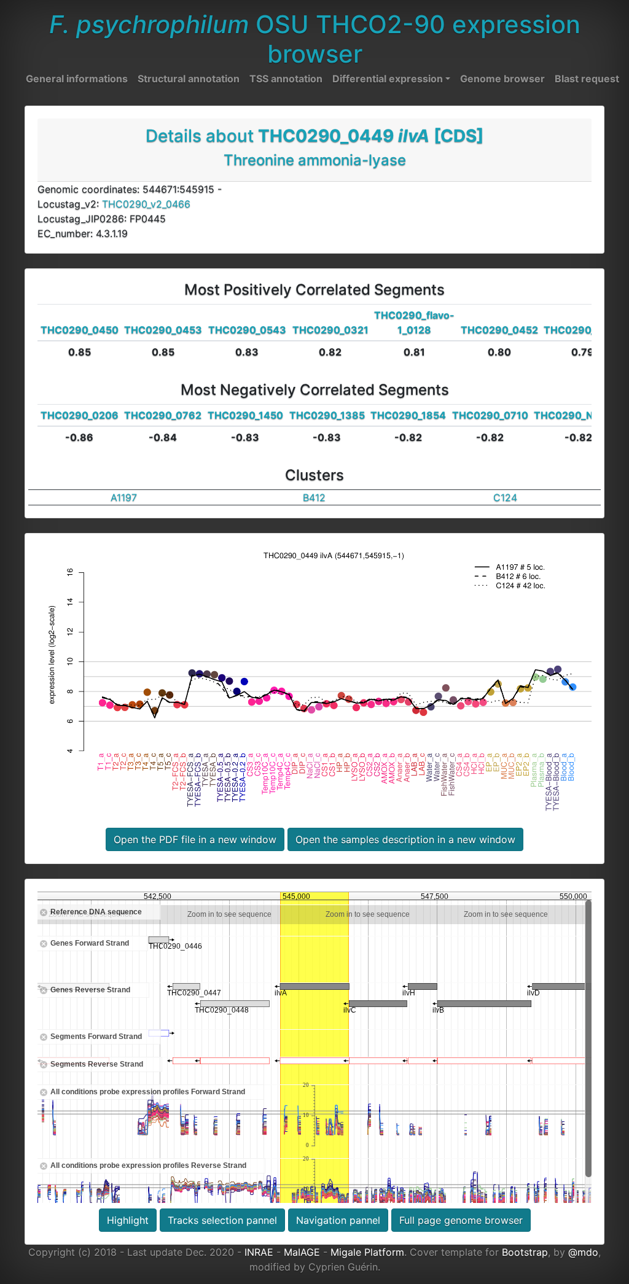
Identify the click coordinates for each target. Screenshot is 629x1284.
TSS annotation (285, 78)
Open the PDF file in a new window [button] (195, 839)
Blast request (587, 78)
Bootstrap (525, 1252)
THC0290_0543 (247, 330)
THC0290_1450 (245, 415)
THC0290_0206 (80, 415)
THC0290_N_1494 (578, 415)
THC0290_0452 (499, 330)
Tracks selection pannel (222, 1220)
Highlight (128, 1220)
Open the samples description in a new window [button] (405, 839)
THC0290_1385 (327, 415)
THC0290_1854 (408, 415)
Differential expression (387, 78)
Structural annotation (189, 78)
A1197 (124, 497)
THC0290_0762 (162, 415)
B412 (314, 497)
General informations (77, 78)
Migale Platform (367, 1252)
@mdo (583, 1252)
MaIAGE (302, 1252)
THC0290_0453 (163, 330)
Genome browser (502, 78)
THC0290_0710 (490, 415)
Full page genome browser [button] (461, 1220)
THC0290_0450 (80, 330)
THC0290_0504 (583, 330)
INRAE (258, 1252)
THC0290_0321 (330, 330)
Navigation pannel (338, 1220)
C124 (505, 497)
